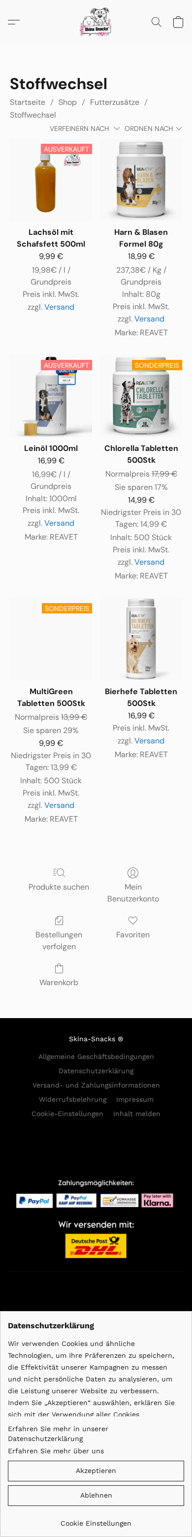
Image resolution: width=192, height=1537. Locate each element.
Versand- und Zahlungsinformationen (96, 1085)
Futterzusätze (114, 102)
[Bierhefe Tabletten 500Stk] (141, 639)
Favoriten (133, 934)
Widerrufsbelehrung (72, 1099)
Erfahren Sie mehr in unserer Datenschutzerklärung (58, 1433)
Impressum (135, 1099)
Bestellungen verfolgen (58, 940)
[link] (96, 1519)
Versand (59, 307)
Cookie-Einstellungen (67, 1114)
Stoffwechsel (33, 115)
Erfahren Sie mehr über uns (56, 1451)
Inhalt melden (136, 1114)
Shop (68, 102)
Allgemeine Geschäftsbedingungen (96, 1056)
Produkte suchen (59, 887)
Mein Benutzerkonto (133, 893)
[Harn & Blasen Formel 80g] (141, 180)
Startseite (27, 102)
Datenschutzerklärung (96, 1071)
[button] (96, 22)
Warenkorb (58, 982)
